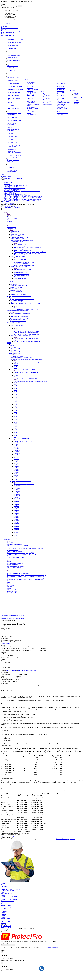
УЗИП (12, 346)
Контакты (3, 923)
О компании (10, 585)
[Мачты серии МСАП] (15, 44)
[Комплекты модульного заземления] (15, 122)
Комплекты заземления (16, 325)
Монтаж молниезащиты (7, 901)
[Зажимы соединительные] (15, 116)
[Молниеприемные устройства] (15, 64)
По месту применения (20, 244)
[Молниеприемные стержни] (15, 38)
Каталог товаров (11, 227)
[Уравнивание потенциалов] (15, 119)
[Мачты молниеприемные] (15, 41)
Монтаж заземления (6, 898)
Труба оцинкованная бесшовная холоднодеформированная (30, 381)
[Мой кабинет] (1, 209)
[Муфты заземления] (15, 79)
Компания (7, 198)
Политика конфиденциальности (10, 909)
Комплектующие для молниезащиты (20, 313)
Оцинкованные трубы (16, 356)
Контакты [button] (3, 200)
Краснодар (10, 221)
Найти (2, 950)
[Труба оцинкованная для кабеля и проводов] (15, 154)
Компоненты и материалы (21, 259)
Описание (13, 670)
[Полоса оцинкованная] (15, 91)
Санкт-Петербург (12, 218)
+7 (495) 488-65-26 (6, 174)
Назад (8, 214)
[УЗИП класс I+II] (15, 135)
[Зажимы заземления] (15, 73)
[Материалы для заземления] (15, 88)
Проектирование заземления (9, 896)
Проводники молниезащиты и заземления (15, 185)
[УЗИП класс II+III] (15, 141)
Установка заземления (10, 193)
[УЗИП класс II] (15, 138)
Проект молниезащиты (10, 190)
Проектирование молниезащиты (10, 899)
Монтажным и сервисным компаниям (14, 188)
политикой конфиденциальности (48, 947)
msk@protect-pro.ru (6, 176)
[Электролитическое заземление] (15, 69)
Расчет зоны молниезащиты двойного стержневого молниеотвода (22, 197)
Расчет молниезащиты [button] (7, 192)
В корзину (3, 666)
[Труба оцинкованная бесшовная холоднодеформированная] (15, 158)
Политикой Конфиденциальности (65, 839)
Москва (9, 217)
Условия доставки (6, 905)
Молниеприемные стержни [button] (8, 669)
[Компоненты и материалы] (15, 61)
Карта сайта (4, 911)
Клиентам (10, 542)
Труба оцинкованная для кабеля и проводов (26, 372)
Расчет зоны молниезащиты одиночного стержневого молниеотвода (23, 196)
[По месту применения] (15, 58)
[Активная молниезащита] (15, 51)
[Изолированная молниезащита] (15, 47)
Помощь (3, 902)
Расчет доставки (31, 670)
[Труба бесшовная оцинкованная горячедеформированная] (15, 148)
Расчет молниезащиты (13, 572)
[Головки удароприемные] (15, 82)
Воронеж (9, 219)
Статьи (3, 912)
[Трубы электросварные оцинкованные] (15, 144)
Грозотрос (16, 307)
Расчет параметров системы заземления (15, 194)
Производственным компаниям (13, 189)
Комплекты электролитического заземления (26, 338)
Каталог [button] (3, 179)
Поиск (19, 6)
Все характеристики (6, 643)
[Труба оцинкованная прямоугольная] (15, 168)
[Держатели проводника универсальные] (15, 111)
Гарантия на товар (10, 206)
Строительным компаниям (11, 186)
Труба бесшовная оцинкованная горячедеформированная (30, 362)
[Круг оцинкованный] (15, 94)
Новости (7, 200)
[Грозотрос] (15, 101)
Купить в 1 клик (5, 667)
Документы (4, 908)
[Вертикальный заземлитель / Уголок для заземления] (15, 97)
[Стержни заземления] (15, 76)
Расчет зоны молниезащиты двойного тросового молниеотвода (21, 200)
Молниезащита (8, 182)
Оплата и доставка (21, 670)
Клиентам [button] (3, 183)
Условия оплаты (5, 904)
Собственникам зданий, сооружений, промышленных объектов (22, 191)
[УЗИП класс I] (15, 132)
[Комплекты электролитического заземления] (15, 126)
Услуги (9, 561)
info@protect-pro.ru (16, 836)
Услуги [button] (3, 187)
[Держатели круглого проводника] (15, 107)
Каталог (3, 883)
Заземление (7, 184)
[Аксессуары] (15, 104)
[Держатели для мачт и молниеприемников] (15, 54)
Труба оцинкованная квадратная (23, 441)
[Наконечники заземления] (15, 85)
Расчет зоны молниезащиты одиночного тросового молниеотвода (22, 199)
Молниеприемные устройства (22, 269)
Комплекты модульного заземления (24, 329)
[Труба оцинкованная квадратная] (15, 164)
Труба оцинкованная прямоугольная (24, 484)
